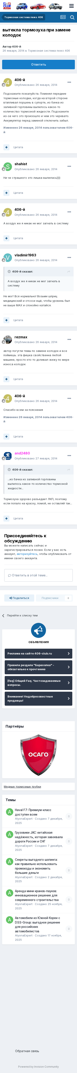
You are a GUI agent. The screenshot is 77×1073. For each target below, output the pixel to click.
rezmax (21, 337)
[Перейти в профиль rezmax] (7, 339)
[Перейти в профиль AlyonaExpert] (9, 812)
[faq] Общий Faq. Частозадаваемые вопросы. (34, 683)
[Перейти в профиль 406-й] (7, 82)
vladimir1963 (25, 255)
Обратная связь (27, 1051)
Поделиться (20, 598)
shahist (21, 164)
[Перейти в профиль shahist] (7, 166)
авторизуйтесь (27, 554)
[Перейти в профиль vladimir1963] (7, 257)
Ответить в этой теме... (29, 575)
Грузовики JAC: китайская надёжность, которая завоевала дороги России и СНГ (39, 837)
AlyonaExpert (24, 818)
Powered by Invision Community (38, 1066)
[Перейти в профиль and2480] (7, 456)
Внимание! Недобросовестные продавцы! (30, 698)
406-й (16, 46)
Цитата (18, 147)
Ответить (38, 64)
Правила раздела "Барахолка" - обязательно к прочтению (30, 667)
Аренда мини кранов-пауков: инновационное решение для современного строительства (37, 895)
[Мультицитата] (6, 147)
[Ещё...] (69, 82)
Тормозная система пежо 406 (49, 50)
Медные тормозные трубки (22, 786)
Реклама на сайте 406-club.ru (29, 653)
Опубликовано (36, 84)
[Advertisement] (38, 995)
